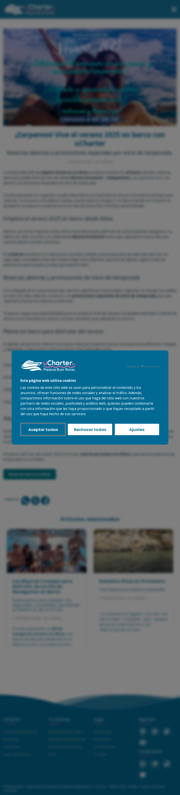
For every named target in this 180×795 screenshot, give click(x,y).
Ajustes (136, 429)
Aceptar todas (43, 429)
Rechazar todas (90, 429)
